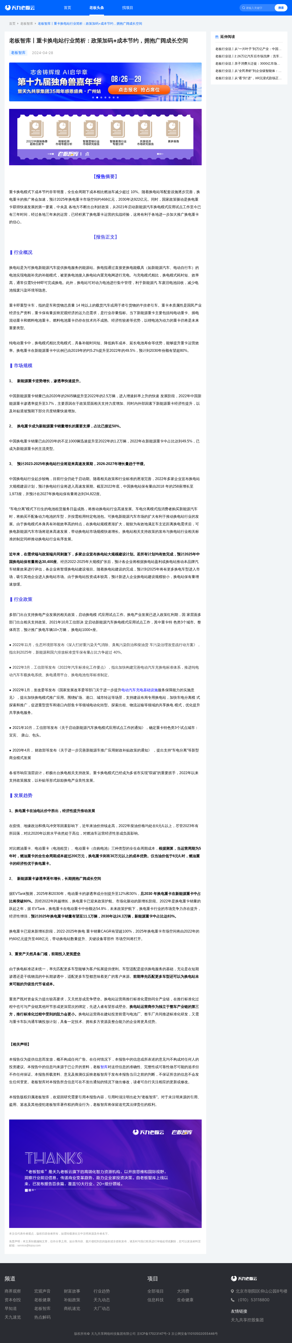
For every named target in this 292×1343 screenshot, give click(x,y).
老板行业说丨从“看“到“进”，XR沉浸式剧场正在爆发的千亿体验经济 (249, 78)
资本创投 (13, 1300)
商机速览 (72, 1308)
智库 (104, 1067)
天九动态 (102, 1300)
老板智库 (26, 23)
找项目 (127, 7)
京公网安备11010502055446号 (194, 1333)
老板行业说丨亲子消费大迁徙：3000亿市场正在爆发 (249, 63)
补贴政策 (72, 1300)
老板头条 (96, 7)
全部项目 (155, 1291)
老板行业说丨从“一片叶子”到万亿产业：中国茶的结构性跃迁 (249, 49)
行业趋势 (102, 1291)
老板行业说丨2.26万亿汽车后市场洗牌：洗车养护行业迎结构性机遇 (249, 56)
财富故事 (72, 1291)
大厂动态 (102, 1308)
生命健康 (185, 1300)
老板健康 (42, 1300)
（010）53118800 (252, 1299)
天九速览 (13, 1317)
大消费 (183, 1291)
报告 (100, 176)
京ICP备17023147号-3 (153, 1333)
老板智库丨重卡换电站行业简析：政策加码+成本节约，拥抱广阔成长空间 (90, 23)
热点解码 (42, 1317)
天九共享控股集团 (247, 1319)
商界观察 (13, 1291)
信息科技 (155, 1300)
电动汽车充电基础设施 (139, 690)
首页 (67, 7)
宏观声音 (42, 1291)
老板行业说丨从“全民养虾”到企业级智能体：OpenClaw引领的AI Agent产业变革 (249, 71)
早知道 (11, 1308)
